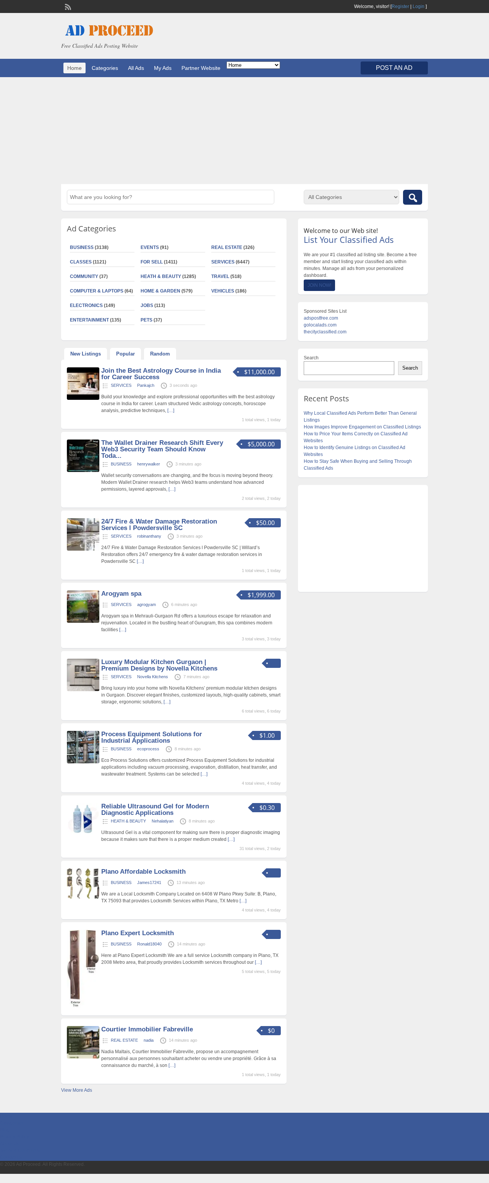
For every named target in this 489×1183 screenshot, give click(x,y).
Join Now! (319, 285)
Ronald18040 (149, 944)
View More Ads (76, 1090)
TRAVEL (220, 276)
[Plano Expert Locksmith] (83, 1006)
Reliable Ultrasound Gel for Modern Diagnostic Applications (155, 809)
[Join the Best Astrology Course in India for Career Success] (83, 398)
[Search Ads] (412, 197)
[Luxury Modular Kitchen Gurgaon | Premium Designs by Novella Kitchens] (83, 689)
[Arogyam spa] (83, 621)
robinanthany (149, 536)
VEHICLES (222, 291)
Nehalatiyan (162, 821)
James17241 (149, 882)
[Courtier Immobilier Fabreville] (83, 1057)
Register (400, 6)
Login (418, 6)
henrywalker (148, 464)
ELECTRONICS (86, 305)
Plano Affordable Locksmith (143, 871)
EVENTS (150, 247)
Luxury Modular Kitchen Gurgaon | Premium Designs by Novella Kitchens (159, 665)
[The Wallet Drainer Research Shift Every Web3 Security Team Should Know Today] (83, 470)
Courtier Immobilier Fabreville (147, 1029)
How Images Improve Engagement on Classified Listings (362, 427)
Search (311, 357)
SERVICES (223, 262)
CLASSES (81, 262)
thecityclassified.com (325, 332)
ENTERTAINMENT (89, 320)
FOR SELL (152, 262)
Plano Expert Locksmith (137, 933)
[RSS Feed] (67, 6)
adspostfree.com (321, 318)
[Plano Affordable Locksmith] (83, 897)
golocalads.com (320, 325)
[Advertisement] (244, 130)
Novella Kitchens (152, 676)
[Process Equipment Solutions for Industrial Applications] (83, 761)
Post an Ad (394, 68)
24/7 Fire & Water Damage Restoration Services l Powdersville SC (159, 525)
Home (74, 68)
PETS (146, 320)
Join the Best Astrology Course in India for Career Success (161, 374)
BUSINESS (82, 247)
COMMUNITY (84, 276)
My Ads (163, 68)
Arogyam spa (121, 593)
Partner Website (200, 68)
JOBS (147, 305)
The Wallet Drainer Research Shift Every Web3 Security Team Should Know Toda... (162, 449)
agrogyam (146, 604)
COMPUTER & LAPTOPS (96, 291)
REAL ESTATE (226, 247)
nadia (149, 1040)
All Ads (136, 68)
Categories (105, 68)
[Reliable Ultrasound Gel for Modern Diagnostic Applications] (83, 834)
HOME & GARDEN (160, 291)
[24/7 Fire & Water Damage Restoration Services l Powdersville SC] (83, 549)
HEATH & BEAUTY (161, 276)
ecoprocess (148, 749)
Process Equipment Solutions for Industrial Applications (151, 737)
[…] (170, 410)
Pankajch (145, 385)
